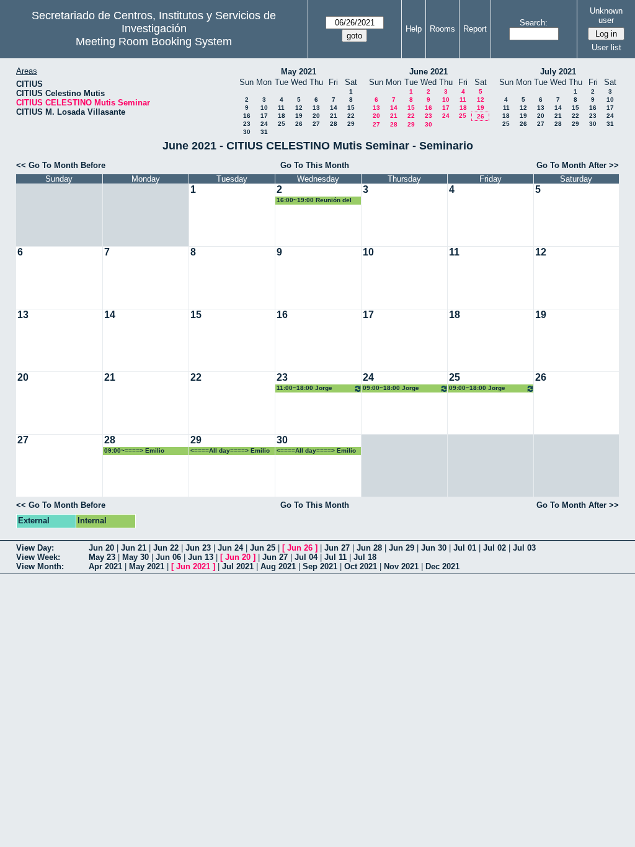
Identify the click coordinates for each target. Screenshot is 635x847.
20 (316, 115)
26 (299, 123)
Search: (534, 22)
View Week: (38, 557)
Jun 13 (200, 557)
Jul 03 (524, 547)
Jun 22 (166, 547)
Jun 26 (300, 547)
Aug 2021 (278, 566)
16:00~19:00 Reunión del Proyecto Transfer (314, 201)
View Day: (35, 547)
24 (264, 123)
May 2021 (298, 71)
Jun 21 (133, 547)
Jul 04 (306, 557)
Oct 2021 (360, 566)
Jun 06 (168, 557)
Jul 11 (335, 557)
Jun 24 (230, 547)
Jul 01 (464, 547)
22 (351, 115)
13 (316, 107)
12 (299, 107)
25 (281, 123)
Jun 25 (262, 547)
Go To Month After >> (577, 165)
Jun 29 (401, 547)
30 (247, 131)
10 (264, 107)
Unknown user (606, 15)
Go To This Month (314, 165)
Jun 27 (337, 547)
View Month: (40, 566)
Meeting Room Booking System (154, 41)
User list (606, 47)
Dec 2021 (442, 566)
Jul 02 (494, 547)
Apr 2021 (105, 566)
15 (351, 107)
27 (316, 123)
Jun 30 (433, 547)
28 (333, 123)
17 (264, 115)
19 (299, 115)
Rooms (442, 28)
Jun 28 (369, 547)
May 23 (102, 557)
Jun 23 (198, 547)
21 (333, 115)
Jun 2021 (193, 566)
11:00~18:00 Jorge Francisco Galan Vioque (313, 388)
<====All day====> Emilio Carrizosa (230, 451)
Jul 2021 (238, 566)
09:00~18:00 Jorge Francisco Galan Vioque (399, 388)
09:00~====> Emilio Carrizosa (134, 451)
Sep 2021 (320, 566)
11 (281, 107)
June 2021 (428, 71)
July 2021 (558, 71)
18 (281, 115)
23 (247, 123)
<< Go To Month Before (60, 165)
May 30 (135, 557)
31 (264, 131)
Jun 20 (101, 547)
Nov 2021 (401, 566)
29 (351, 123)
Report (475, 28)
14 (333, 107)
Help (414, 28)
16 (247, 115)
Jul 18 (364, 557)
